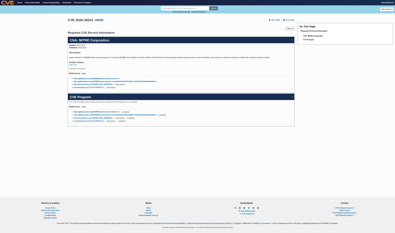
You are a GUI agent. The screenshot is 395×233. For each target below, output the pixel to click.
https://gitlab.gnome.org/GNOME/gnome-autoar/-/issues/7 (96, 78)
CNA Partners (344, 210)
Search (213, 8)
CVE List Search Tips (180, 12)
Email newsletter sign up (148, 215)
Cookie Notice (50, 215)
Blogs (148, 210)
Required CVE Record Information (314, 31)
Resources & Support (82, 2)
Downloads (66, 2)
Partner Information (32, 2)
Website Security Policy (50, 210)
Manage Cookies (50, 218)
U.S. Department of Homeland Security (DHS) (167, 223)
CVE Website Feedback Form (344, 213)
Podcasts (148, 213)
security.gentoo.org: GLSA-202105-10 (88, 87)
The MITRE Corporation (260, 223)
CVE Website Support (344, 215)
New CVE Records (247, 211)
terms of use (125, 223)
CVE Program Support (344, 208)
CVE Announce (248, 214)
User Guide (289, 20)
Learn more (73, 65)
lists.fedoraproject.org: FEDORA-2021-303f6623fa (93, 84)
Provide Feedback (198, 12)
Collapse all (289, 28)
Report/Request (387, 2)
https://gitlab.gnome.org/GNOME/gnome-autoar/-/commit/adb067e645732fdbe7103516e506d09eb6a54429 (114, 81)
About (19, 2)
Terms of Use (50, 208)
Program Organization (51, 2)
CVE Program (308, 40)
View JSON (275, 20)
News (148, 208)
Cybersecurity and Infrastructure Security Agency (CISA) (208, 223)
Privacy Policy (50, 213)
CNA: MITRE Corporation (313, 36)
